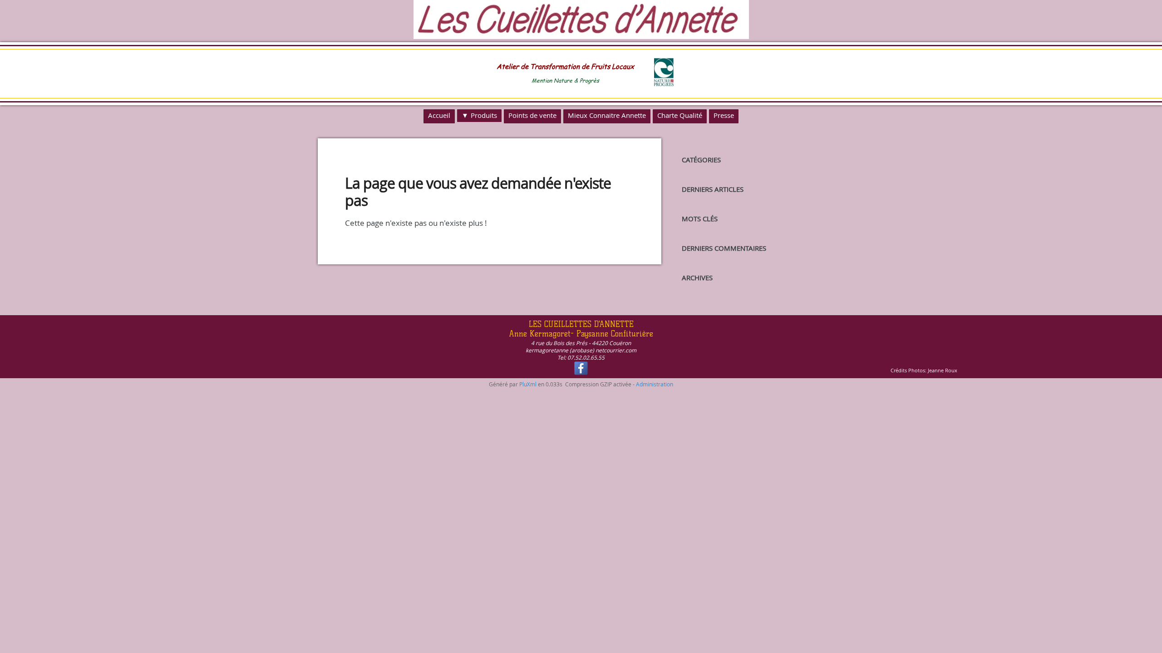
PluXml (528, 384)
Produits (484, 115)
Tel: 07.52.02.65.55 (581, 357)
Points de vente (532, 115)
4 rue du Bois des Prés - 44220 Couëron (581, 342)
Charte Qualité (679, 115)
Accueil (439, 115)
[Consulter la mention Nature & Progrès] (664, 84)
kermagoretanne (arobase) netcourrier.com (581, 350)
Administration (654, 384)
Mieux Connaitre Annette (607, 115)
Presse (724, 115)
